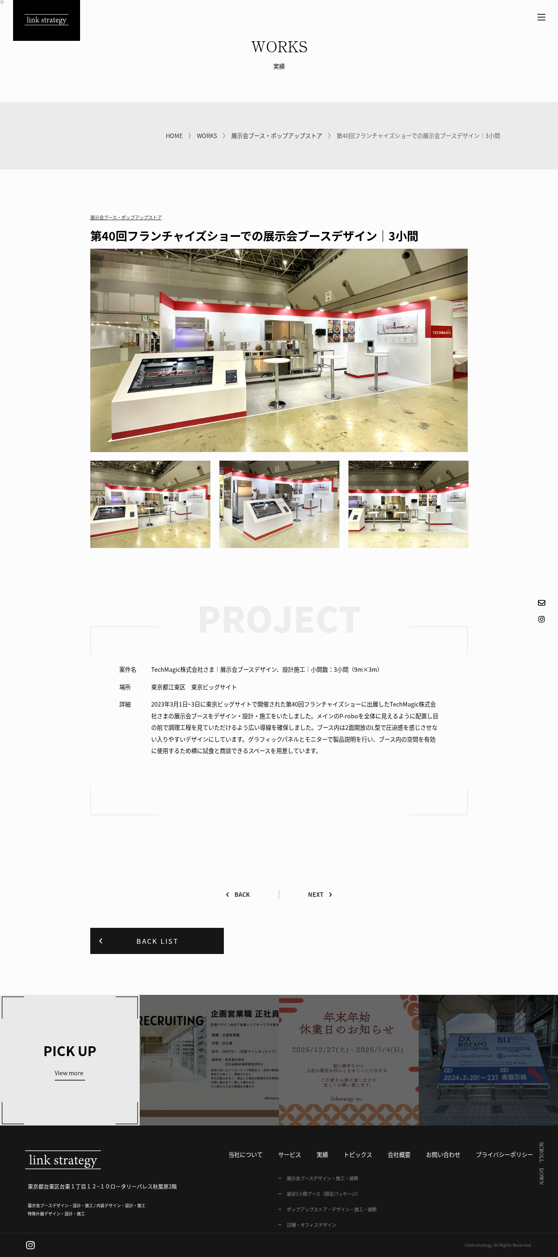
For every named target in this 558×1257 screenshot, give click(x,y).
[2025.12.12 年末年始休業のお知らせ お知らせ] (349, 1060)
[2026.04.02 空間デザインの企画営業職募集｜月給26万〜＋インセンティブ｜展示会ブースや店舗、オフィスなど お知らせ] (209, 1060)
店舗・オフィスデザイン (311, 1224)
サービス (289, 1154)
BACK (242, 894)
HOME (174, 135)
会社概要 (399, 1154)
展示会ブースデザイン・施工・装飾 (322, 1178)
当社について (245, 1154)
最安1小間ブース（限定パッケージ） (324, 1193)
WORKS (207, 135)
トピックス (358, 1154)
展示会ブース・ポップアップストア (276, 135)
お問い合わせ (443, 1154)
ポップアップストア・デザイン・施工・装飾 (332, 1209)
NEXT (316, 894)
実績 (322, 1154)
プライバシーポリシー (504, 1154)
